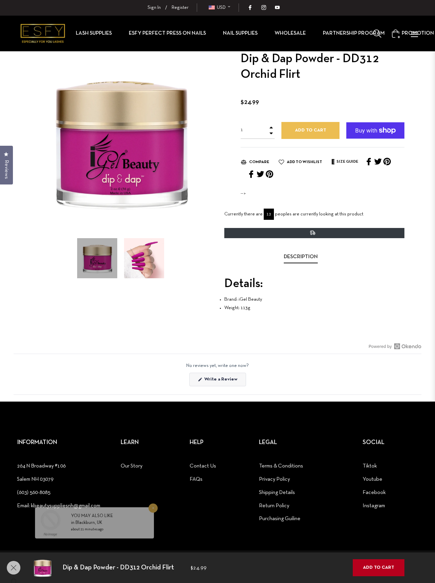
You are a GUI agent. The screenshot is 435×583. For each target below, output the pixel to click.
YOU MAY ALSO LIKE (92, 504)
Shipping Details (277, 492)
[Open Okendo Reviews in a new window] (395, 346)
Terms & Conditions (281, 466)
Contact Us (203, 466)
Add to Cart (378, 567)
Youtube (372, 479)
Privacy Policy (274, 479)
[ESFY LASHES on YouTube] (277, 7)
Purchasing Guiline (279, 518)
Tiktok (370, 466)
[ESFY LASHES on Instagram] (263, 7)
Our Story (131, 466)
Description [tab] (301, 256)
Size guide (347, 161)
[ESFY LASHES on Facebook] (250, 7)
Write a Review (224, 381)
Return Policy (274, 506)
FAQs (196, 479)
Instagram (374, 506)
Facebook (374, 492)
